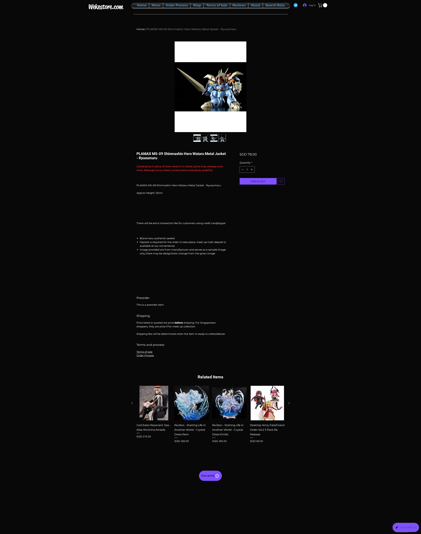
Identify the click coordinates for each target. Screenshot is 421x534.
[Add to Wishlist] (281, 181)
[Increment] (252, 169)
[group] (210, 421)
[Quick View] (153, 403)
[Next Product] (289, 403)
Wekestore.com (105, 6)
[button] (323, 5)
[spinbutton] (247, 169)
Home (140, 29)
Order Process (145, 355)
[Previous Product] (132, 403)
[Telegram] (296, 5)
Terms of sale (144, 351)
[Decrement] (242, 169)
